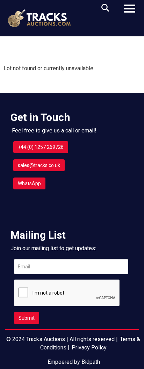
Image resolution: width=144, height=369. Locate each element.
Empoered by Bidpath (74, 362)
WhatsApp (29, 183)
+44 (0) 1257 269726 (41, 147)
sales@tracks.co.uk (39, 165)
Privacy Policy (89, 347)
